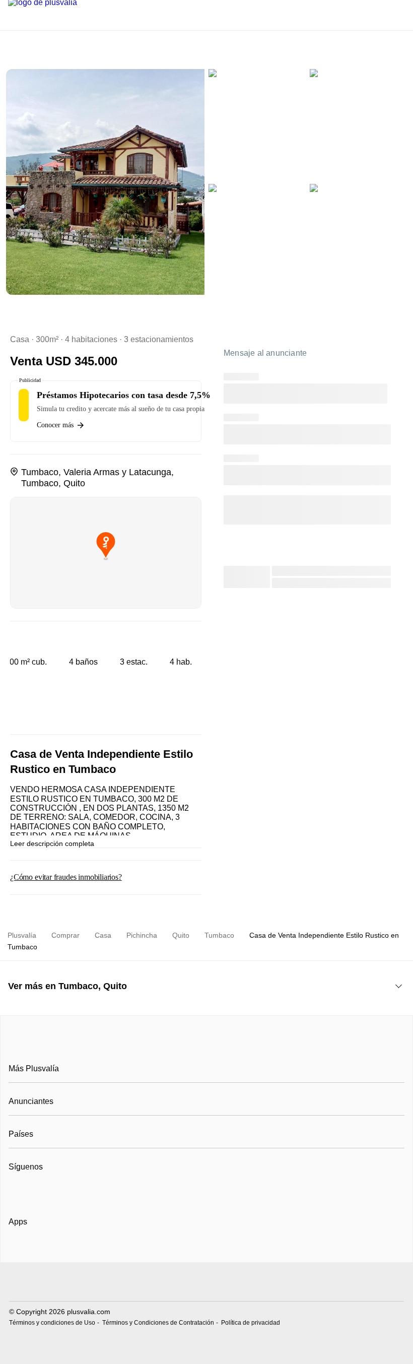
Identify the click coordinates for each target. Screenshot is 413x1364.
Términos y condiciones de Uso (52, 1322)
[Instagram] (33, 1192)
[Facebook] (17, 1192)
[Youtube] (50, 1192)
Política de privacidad (250, 1322)
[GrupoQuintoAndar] (206, 1283)
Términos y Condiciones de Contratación (158, 1322)
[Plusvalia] (206, 1046)
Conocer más (55, 425)
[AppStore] (41, 1251)
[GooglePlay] (109, 1251)
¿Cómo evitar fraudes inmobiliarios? (66, 877)
